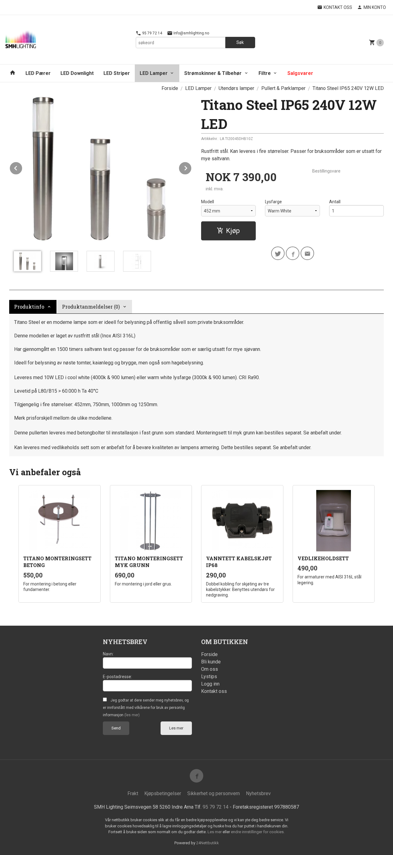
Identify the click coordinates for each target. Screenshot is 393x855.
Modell (207, 201)
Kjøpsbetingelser (162, 793)
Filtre (265, 73)
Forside (169, 88)
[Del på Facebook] (292, 253)
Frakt (132, 793)
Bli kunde (211, 662)
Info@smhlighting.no (191, 33)
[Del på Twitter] (278, 253)
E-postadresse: (117, 676)
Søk (240, 42)
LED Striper (116, 73)
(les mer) (132, 715)
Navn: (108, 653)
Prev (22, 167)
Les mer (176, 728)
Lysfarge (273, 201)
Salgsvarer (300, 73)
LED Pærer (38, 73)
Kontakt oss (214, 691)
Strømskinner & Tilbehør (213, 73)
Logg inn (210, 684)
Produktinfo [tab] (29, 306)
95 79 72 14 (151, 33)
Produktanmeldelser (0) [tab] (91, 306)
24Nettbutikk (207, 843)
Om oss (209, 669)
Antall (334, 201)
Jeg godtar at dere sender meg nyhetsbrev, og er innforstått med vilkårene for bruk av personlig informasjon (146, 707)
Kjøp (233, 231)
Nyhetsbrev (258, 793)
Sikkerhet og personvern (213, 793)
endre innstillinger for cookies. (258, 832)
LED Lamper (154, 73)
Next (191, 167)
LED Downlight (77, 73)
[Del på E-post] (307, 253)
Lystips (209, 676)
